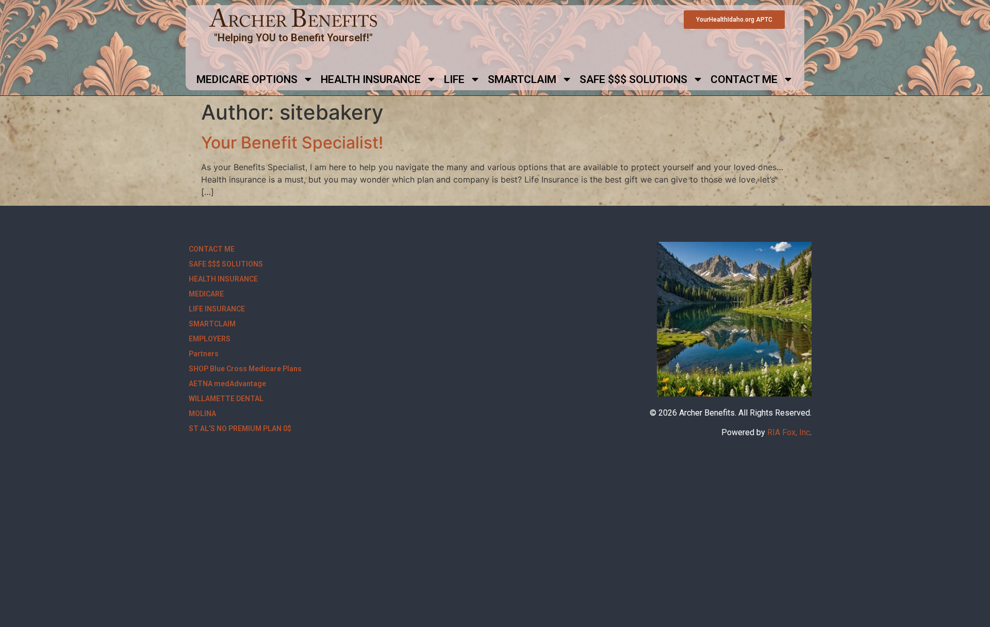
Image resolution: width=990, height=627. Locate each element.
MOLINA (202, 413)
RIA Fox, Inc (788, 432)
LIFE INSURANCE (217, 309)
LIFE (454, 79)
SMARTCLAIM (522, 79)
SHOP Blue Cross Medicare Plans (245, 369)
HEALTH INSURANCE (371, 79)
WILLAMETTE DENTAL (226, 398)
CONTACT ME (744, 79)
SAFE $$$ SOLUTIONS (633, 79)
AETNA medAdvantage (227, 384)
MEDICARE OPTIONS (247, 79)
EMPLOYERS (209, 339)
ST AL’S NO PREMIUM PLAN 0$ (240, 428)
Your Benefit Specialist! (292, 143)
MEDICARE (206, 294)
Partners (204, 354)
